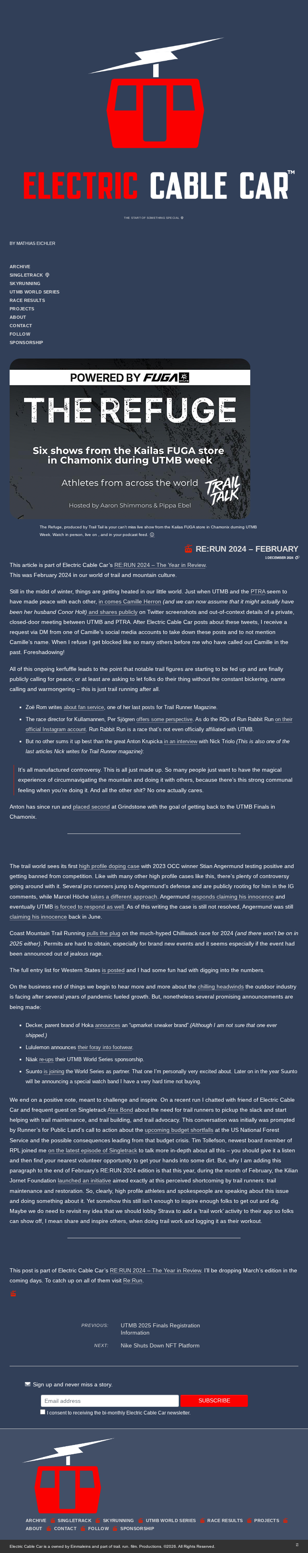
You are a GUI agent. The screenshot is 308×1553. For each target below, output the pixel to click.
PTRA (258, 591)
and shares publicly (112, 612)
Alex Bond (120, 1110)
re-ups (46, 1059)
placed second (91, 806)
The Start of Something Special (152, 217)
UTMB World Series (35, 291)
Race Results (27, 300)
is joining (54, 1071)
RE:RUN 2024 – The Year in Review (159, 565)
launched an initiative (84, 1180)
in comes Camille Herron (130, 601)
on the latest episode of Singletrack (92, 1150)
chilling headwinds (221, 986)
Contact (21, 325)
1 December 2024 (279, 558)
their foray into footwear (105, 1047)
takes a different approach (124, 896)
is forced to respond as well (89, 906)
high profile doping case (109, 866)
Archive (20, 266)
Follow (20, 334)
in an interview (180, 741)
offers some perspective (164, 719)
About (18, 317)
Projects (22, 308)
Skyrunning (25, 283)
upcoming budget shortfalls (179, 1130)
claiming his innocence (38, 916)
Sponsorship (26, 342)
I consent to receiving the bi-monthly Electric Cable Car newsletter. (118, 1413)
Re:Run (132, 1280)
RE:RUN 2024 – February (247, 548)
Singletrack (27, 275)
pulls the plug (103, 933)
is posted (113, 970)
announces (107, 1025)
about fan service (84, 707)
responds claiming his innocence (232, 896)
